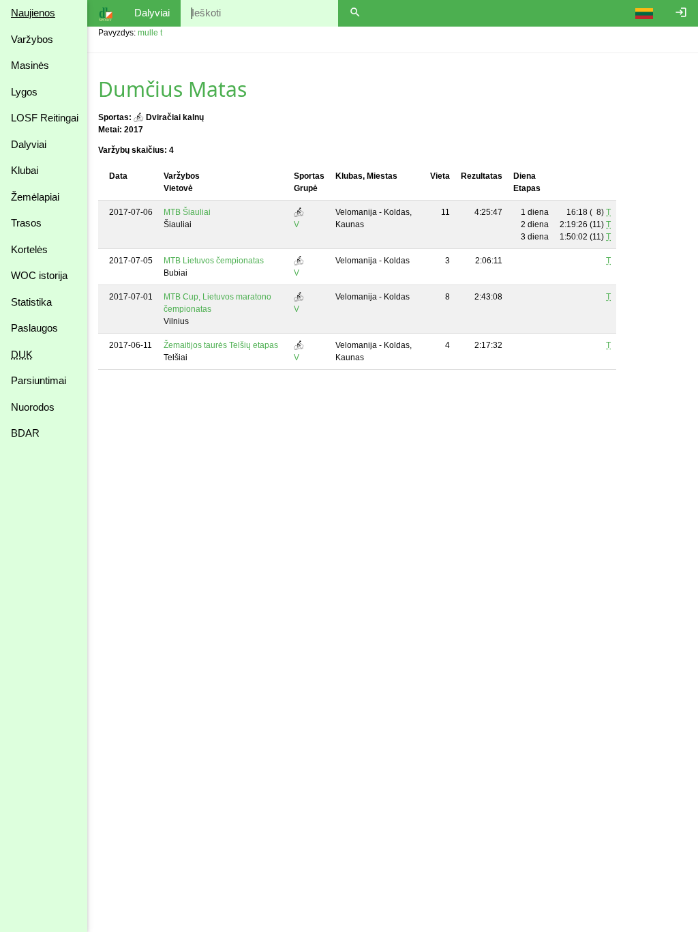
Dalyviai (28, 144)
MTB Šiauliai (187, 212)
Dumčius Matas (172, 89)
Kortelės (29, 249)
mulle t (150, 33)
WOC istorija (39, 275)
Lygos (24, 92)
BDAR (25, 433)
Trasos (26, 223)
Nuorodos (33, 407)
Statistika (31, 302)
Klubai (24, 170)
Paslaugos (34, 328)
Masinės (30, 65)
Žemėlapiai (35, 197)
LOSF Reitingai (44, 117)
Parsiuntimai (38, 380)
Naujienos (33, 12)
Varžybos (32, 39)
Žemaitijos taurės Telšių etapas (221, 345)
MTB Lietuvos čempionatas (214, 260)
